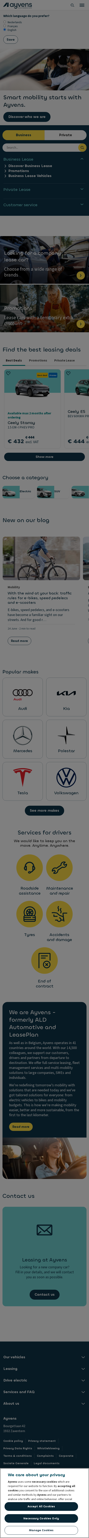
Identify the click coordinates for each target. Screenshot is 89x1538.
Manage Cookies (41, 1530)
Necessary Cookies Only (41, 1518)
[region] (44, 1503)
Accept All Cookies (41, 1506)
